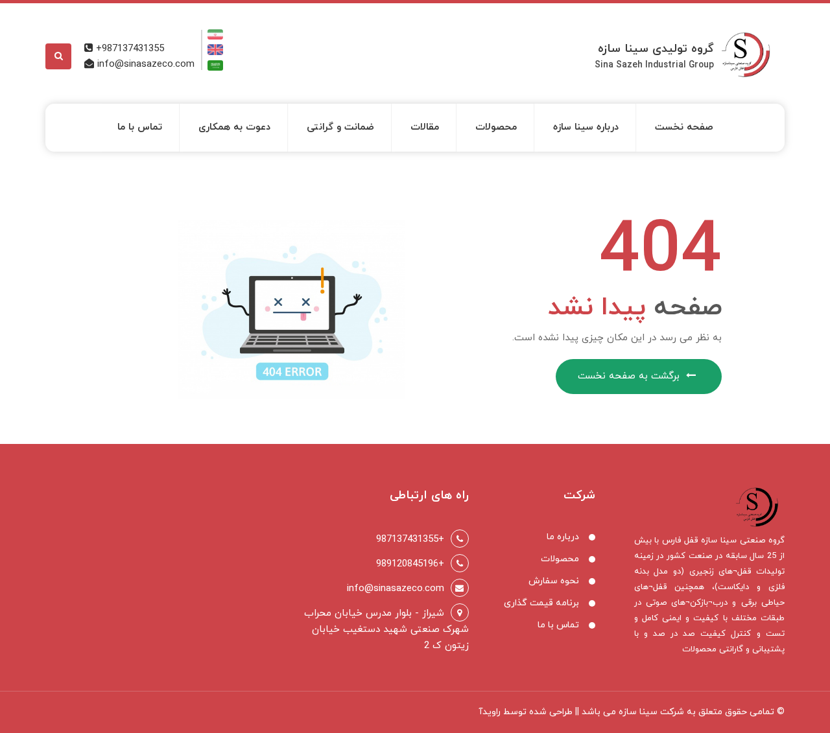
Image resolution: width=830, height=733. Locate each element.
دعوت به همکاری (234, 127)
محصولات (496, 127)
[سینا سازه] (750, 50)
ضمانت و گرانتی (340, 127)
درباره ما (563, 537)
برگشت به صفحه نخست (629, 376)
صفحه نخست (684, 127)
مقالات (424, 127)
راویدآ (490, 712)
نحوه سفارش (553, 581)
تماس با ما (139, 127)
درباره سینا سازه (586, 127)
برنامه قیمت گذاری (541, 603)
